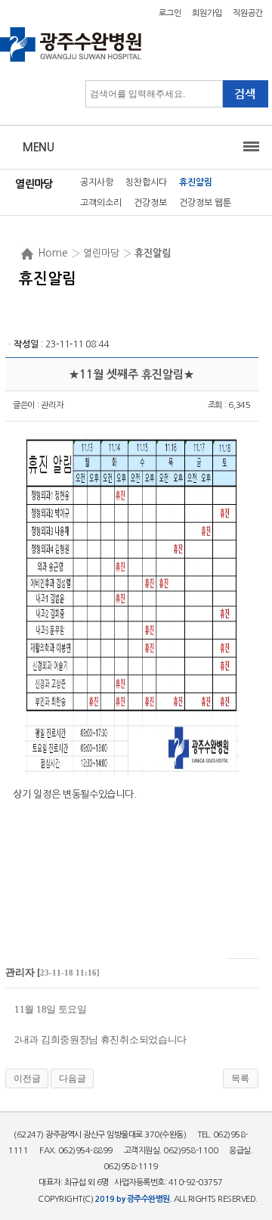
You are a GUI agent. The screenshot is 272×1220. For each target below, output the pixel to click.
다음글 (72, 1078)
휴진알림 (195, 182)
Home (53, 252)
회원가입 (207, 13)
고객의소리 (101, 202)
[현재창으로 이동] (71, 60)
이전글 (27, 1078)
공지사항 (96, 182)
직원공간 (248, 13)
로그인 (170, 13)
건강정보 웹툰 (205, 202)
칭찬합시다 (146, 182)
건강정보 (150, 202)
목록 (240, 1078)
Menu (38, 147)
